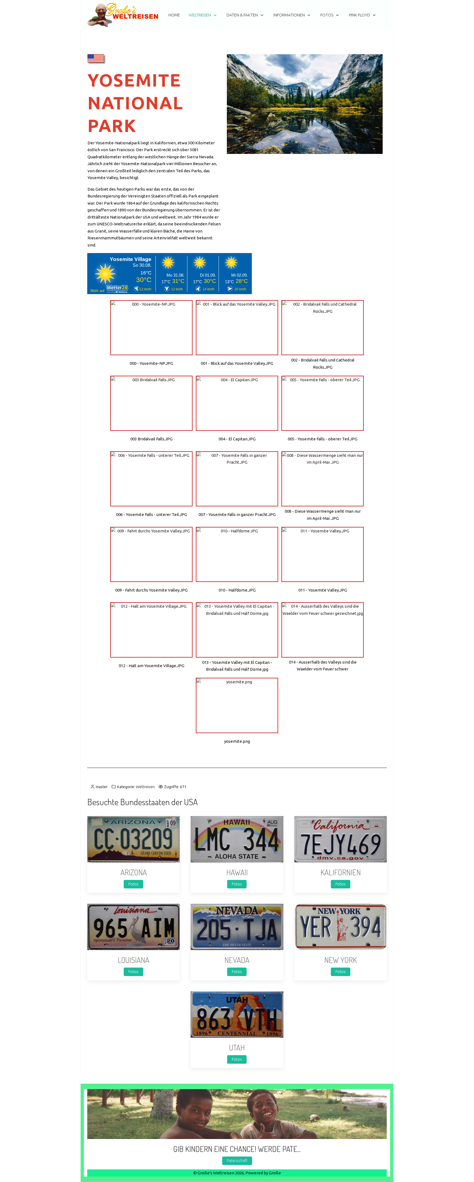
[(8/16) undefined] (237, 478)
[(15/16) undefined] (322, 629)
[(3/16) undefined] (322, 327)
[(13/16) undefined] (151, 629)
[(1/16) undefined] (151, 327)
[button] (133, 838)
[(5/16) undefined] (237, 403)
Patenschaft (237, 1160)
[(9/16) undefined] (322, 478)
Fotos (133, 884)
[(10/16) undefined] (151, 554)
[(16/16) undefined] (237, 705)
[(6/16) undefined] (322, 403)
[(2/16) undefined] (237, 327)
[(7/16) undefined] (151, 478)
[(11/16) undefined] (237, 554)
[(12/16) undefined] (322, 554)
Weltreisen (145, 787)
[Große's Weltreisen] (122, 15)
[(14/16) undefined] (237, 629)
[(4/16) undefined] (151, 403)
